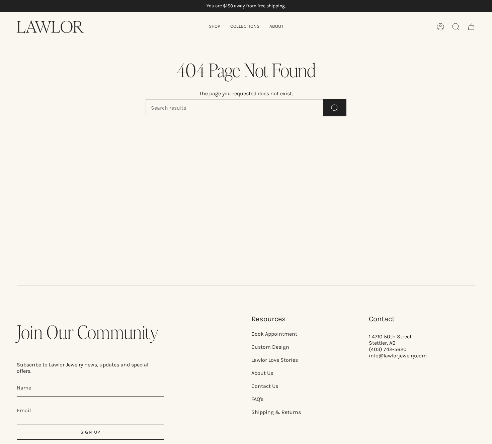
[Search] (334, 107)
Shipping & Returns (276, 412)
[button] (214, 27)
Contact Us (264, 386)
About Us (262, 373)
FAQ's (257, 399)
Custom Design (270, 347)
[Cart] (471, 26)
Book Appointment (274, 334)
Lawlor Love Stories (274, 360)
